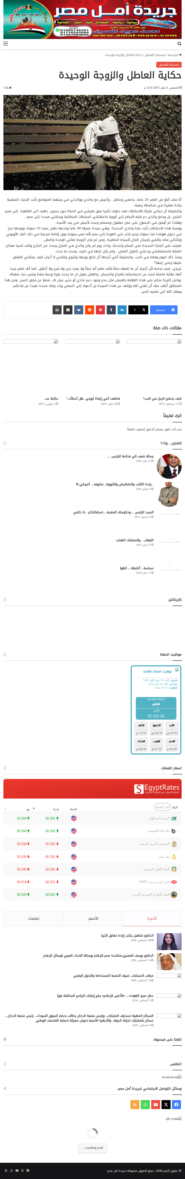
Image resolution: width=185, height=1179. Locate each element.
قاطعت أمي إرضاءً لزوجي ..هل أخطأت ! (93, 399)
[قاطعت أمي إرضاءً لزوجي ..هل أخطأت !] (92, 366)
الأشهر (93, 918)
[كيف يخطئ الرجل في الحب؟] (154, 366)
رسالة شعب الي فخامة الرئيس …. (130, 456)
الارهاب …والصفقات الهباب (134, 540)
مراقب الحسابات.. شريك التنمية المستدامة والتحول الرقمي (113, 976)
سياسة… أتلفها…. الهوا (136, 568)
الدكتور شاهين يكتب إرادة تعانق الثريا (127, 936)
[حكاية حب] (30, 366)
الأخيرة (152, 918)
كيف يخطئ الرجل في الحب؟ (162, 399)
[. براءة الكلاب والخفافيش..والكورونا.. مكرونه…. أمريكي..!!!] (169, 494)
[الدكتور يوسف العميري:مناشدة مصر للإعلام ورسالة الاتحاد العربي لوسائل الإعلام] (169, 961)
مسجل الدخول (154, 429)
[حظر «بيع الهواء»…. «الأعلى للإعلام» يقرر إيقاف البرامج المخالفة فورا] (169, 1001)
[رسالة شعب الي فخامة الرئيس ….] (169, 466)
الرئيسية (173, 55)
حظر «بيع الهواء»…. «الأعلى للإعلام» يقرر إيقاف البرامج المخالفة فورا (105, 996)
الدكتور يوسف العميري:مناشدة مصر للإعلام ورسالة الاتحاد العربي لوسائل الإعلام (98, 956)
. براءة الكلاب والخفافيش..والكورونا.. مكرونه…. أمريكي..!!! (114, 484)
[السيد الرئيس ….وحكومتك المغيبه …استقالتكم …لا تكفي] (169, 522)
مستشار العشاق (155, 55)
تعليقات (33, 918)
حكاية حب (51, 399)
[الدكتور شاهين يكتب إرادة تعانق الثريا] (169, 941)
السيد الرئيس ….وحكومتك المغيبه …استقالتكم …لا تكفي (113, 512)
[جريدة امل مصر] (92, 19)
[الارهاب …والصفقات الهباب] (169, 550)
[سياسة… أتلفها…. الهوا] (169, 578)
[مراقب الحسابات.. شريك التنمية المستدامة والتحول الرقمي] (169, 981)
